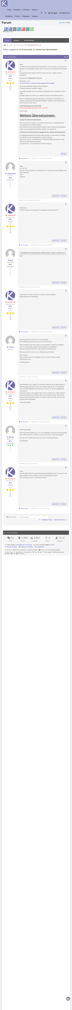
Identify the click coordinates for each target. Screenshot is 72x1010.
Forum (17, 16)
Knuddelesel (11, 72)
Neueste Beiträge (12, 547)
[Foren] (5, 45)
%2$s (59, 253)
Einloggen (54, 13)
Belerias (11, 437)
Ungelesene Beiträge (27, 547)
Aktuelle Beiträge (29, 40)
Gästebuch (9, 16)
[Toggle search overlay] (42, 13)
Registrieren (65, 13)
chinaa (52, 544)
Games (34, 10)
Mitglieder (26, 16)
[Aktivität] (11, 76)
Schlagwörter (40, 547)
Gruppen (35, 16)
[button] (42, 13)
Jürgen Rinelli (11, 173)
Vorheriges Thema (46, 520)
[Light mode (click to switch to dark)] (45, 12)
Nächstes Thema (60, 520)
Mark (11, 260)
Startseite (62, 22)
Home (9, 10)
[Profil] (9, 76)
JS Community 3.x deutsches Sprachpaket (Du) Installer (37, 83)
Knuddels (16, 10)
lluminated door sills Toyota (24, 544)
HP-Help (26, 10)
